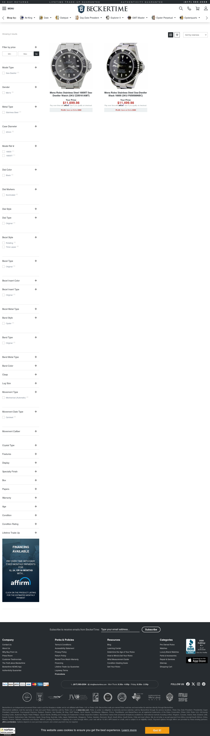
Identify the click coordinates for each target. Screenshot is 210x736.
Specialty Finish (10, 471)
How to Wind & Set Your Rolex (120, 655)
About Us (6, 648)
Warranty (6, 497)
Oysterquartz (190, 17)
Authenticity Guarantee (11, 670)
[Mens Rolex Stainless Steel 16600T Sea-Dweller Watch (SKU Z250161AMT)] (71, 66)
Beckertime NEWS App (12, 666)
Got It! (157, 730)
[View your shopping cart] (197, 8)
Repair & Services (167, 659)
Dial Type (6, 217)
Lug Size (6, 383)
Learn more (129, 730)
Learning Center (114, 648)
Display (5, 462)
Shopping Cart (166, 666)
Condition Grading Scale (117, 663)
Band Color (7, 365)
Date (46, 17)
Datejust (64, 17)
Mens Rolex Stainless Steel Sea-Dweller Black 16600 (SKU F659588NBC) (125, 94)
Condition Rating (10, 523)
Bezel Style (7, 237)
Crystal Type (8, 445)
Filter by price (9, 47)
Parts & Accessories (168, 655)
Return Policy (60, 655)
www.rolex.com (83, 710)
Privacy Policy (61, 652)
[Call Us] (189, 8)
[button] (7, 732)
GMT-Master (138, 17)
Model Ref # (8, 145)
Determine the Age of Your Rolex (121, 652)
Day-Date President (89, 17)
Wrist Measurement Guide (118, 659)
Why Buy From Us (9, 652)
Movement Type (10, 391)
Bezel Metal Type (10, 308)
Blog (109, 644)
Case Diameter (9, 126)
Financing (59, 663)
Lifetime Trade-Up (11, 532)
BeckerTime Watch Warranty (67, 659)
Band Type (7, 337)
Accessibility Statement (64, 648)
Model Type (8, 67)
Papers (5, 488)
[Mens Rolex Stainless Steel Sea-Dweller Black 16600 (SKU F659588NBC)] (126, 66)
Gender (6, 87)
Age (4, 506)
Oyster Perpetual (164, 17)
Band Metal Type (10, 356)
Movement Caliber (11, 431)
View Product (71, 86)
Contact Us (7, 644)
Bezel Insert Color (11, 280)
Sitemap (163, 663)
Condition (7, 515)
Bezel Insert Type (10, 289)
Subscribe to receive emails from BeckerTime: (75, 629)
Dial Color (7, 169)
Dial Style (6, 208)
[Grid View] (170, 34)
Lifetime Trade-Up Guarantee (67, 666)
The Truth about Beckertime (13, 663)
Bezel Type (7, 260)
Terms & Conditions (63, 644)
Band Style (7, 317)
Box (4, 480)
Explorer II (116, 17)
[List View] (177, 34)
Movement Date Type (12, 411)
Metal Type (7, 106)
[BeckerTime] (102, 8)
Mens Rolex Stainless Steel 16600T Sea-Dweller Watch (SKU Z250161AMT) (71, 94)
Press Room (7, 655)
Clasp (5, 374)
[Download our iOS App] (197, 660)
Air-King (28, 17)
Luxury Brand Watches (169, 652)
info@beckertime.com (98, 684)
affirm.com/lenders (9, 722)
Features (6, 453)
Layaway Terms (61, 670)
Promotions (60, 674)
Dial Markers (8, 189)
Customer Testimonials (11, 659)
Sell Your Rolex (113, 666)
